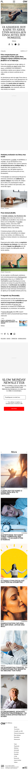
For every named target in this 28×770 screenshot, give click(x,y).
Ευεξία (2, 578)
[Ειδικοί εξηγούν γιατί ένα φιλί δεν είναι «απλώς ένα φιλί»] (14, 603)
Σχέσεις (2, 621)
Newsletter (17, 737)
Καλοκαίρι (3, 488)
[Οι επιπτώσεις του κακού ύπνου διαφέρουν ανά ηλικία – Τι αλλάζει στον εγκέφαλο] (14, 515)
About (15, 727)
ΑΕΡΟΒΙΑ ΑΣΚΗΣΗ (22, 338)
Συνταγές (16, 752)
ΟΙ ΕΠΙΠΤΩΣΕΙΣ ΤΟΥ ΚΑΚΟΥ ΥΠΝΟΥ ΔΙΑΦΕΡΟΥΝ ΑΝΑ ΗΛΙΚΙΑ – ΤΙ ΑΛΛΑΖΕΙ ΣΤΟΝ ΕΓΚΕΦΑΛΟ (12, 537)
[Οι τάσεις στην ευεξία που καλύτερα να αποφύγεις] (14, 561)
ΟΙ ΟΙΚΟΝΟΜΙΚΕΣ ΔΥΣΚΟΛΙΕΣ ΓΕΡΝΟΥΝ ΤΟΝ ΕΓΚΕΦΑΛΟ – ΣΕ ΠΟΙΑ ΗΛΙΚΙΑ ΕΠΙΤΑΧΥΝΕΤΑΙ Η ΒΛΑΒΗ (14, 714)
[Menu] (14, 1)
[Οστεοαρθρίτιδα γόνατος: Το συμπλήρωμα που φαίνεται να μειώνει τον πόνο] (14, 647)
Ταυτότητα (16, 729)
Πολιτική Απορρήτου (19, 733)
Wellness (3, 325)
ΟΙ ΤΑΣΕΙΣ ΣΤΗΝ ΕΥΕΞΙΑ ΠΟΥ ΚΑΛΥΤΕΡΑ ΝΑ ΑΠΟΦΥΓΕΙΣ (12, 581)
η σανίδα (13, 159)
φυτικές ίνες (17, 304)
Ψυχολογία (16, 746)
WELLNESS (3, 338)
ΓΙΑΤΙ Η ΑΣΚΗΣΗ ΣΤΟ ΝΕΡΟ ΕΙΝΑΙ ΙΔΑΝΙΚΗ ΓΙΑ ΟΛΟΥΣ (9, 322)
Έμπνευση (16, 758)
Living (15, 756)
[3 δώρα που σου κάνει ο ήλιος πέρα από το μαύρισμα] (14, 471)
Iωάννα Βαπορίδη (7, 312)
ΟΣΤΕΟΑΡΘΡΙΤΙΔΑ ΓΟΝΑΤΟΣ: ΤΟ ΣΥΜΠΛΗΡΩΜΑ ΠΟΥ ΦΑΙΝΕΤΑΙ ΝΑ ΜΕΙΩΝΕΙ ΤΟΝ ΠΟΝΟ (14, 669)
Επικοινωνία (17, 739)
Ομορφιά (16, 754)
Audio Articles (17, 760)
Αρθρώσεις (3, 665)
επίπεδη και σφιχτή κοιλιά (13, 66)
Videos (15, 762)
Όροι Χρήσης (17, 735)
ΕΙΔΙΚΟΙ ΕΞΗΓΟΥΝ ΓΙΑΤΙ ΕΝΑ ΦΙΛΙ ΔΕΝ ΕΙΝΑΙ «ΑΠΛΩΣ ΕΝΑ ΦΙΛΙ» (13, 625)
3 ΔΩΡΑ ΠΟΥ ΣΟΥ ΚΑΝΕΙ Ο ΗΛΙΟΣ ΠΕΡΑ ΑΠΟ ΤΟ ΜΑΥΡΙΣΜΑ (11, 492)
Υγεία (15, 744)
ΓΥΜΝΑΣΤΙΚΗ (14, 338)
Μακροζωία (3, 709)
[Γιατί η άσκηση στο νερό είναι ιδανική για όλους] (23, 323)
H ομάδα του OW (18, 731)
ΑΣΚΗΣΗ (8, 338)
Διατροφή (16, 750)
